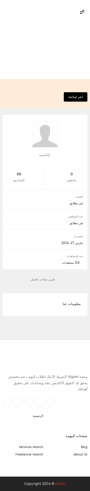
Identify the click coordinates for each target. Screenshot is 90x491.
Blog (84, 447)
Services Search (31, 447)
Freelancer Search (29, 454)
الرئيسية (38, 416)
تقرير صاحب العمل (43, 279)
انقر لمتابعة (75, 97)
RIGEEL (60, 483)
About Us (80, 454)
